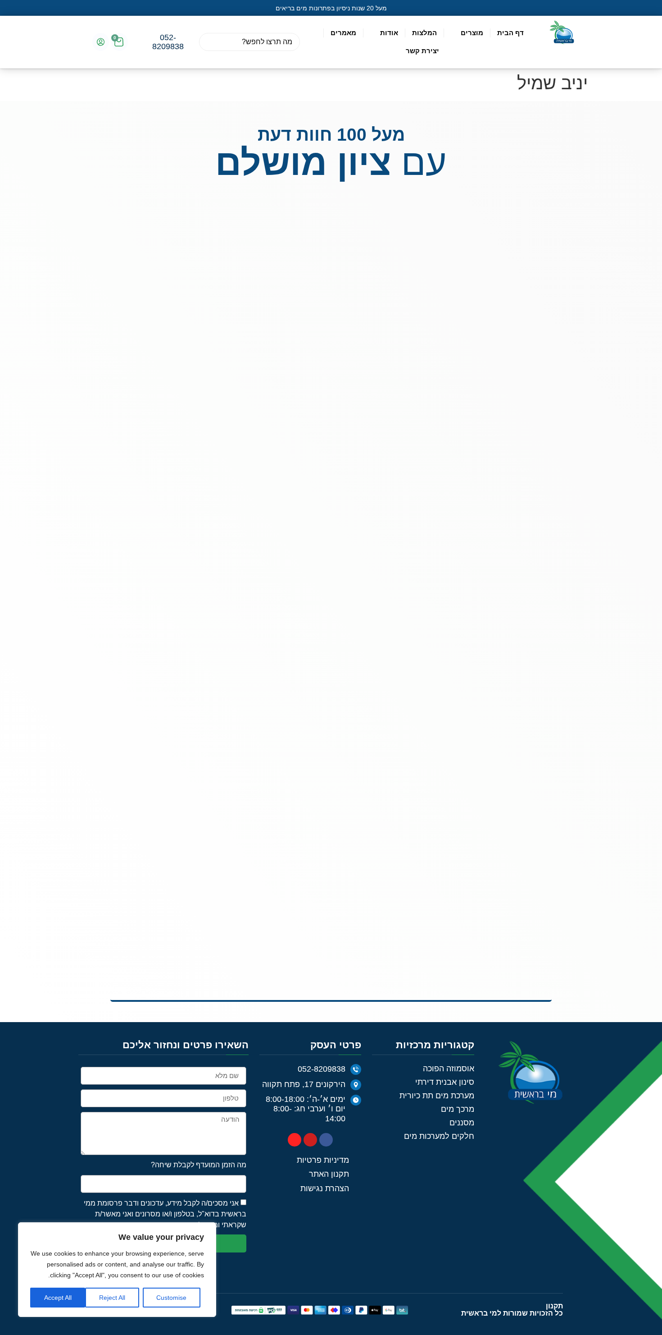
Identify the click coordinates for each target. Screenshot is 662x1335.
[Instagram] (294, 603)
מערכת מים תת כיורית (436, 558)
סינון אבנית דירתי (444, 545)
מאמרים (343, 33)
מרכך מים (457, 572)
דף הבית (510, 33)
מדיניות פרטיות (156, 688)
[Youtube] (310, 603)
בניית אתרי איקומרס (155, 773)
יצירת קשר (422, 51)
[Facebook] (326, 603)
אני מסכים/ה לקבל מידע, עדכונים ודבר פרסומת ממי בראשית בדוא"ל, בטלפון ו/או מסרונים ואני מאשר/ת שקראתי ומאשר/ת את (165, 677)
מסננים (461, 585)
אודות (389, 33)
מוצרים (472, 33)
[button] (88, 7)
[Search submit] (209, 42)
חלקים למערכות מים (439, 599)
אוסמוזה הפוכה (448, 531)
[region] (117, 1269)
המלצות (424, 33)
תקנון (554, 769)
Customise (171, 1297)
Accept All (58, 1297)
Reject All (112, 1297)
